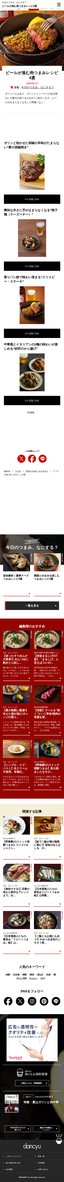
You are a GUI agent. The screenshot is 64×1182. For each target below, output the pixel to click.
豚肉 (31, 974)
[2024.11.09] (47, 562)
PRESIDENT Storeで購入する (18, 1129)
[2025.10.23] (47, 920)
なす (42, 978)
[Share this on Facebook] (32, 459)
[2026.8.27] (16, 694)
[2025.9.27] (47, 826)
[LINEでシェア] (43, 459)
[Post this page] (21, 459)
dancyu (7, 471)
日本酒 (16, 974)
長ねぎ (40, 974)
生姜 (48, 974)
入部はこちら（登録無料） (32, 1083)
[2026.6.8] (47, 873)
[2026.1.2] (47, 640)
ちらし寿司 (21, 978)
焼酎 (7, 974)
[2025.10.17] (16, 749)
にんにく (33, 978)
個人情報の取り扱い (13, 1163)
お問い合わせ (43, 1169)
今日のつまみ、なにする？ (37, 87)
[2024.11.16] (16, 562)
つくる (18, 471)
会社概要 (9, 1169)
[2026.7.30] (16, 873)
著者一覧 (41, 1156)
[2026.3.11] (47, 694)
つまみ (30, 412)
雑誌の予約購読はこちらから (46, 1129)
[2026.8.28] (16, 640)
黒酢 (24, 974)
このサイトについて (13, 1156)
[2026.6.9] (16, 920)
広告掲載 (41, 1163)
